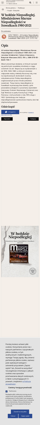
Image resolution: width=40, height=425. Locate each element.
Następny (32, 118)
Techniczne (12, 391)
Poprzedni (5, 118)
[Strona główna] (3, 2)
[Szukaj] (30, 2)
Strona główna (10, 8)
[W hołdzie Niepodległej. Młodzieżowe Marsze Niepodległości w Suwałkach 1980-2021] (20, 251)
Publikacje (21, 8)
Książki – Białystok (13, 10)
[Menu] (37, 2)
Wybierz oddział (13, 3)
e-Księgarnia (11, 112)
